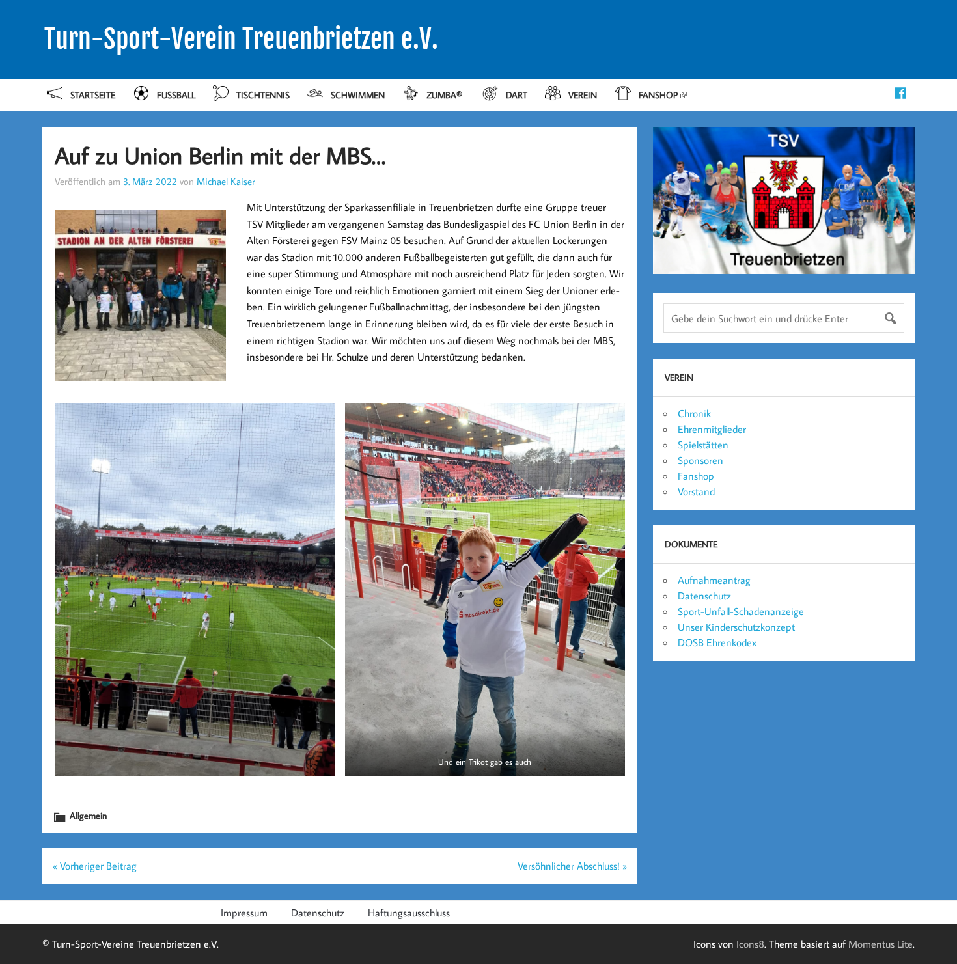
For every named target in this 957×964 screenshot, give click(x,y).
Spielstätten (703, 444)
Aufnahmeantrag (714, 579)
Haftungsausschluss (409, 912)
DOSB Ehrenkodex (717, 642)
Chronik (694, 413)
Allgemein (88, 815)
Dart (516, 95)
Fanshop (658, 95)
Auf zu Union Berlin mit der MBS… (220, 155)
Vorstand (696, 491)
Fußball (176, 95)
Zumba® (445, 95)
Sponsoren (700, 460)
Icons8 (750, 943)
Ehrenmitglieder (712, 428)
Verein (582, 95)
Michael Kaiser (226, 180)
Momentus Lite (880, 943)
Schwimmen (358, 95)
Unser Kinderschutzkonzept (736, 626)
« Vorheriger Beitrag (95, 865)
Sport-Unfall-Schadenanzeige (741, 611)
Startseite (92, 95)
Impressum (244, 912)
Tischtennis (263, 95)
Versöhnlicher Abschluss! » (572, 865)
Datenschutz (704, 595)
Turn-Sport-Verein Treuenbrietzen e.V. (241, 39)
